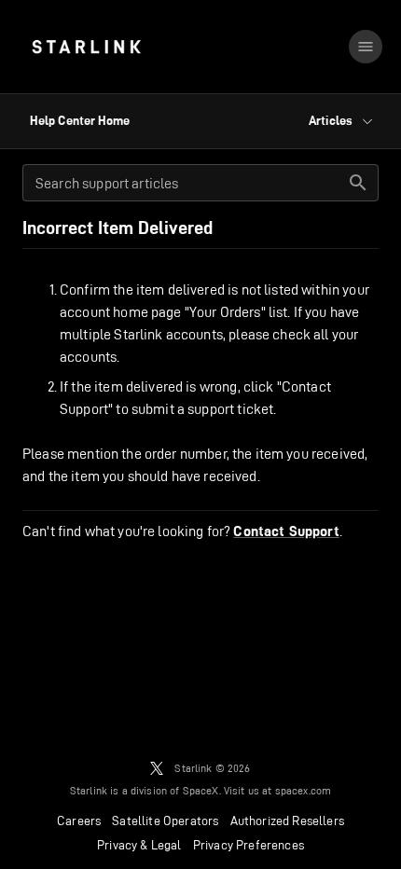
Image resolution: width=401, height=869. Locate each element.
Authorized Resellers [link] (287, 820)
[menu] (365, 46)
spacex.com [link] (303, 790)
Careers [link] (79, 820)
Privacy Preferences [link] (248, 844)
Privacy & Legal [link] (139, 844)
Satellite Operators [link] (165, 820)
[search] (358, 182)
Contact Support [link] (286, 531)
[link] (86, 46)
